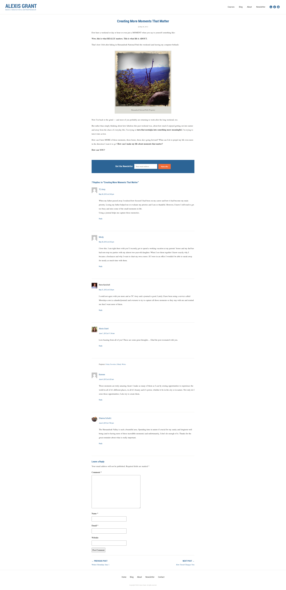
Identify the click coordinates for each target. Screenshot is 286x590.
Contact (161, 577)
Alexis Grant (104, 328)
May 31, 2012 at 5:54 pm (106, 290)
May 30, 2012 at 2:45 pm (106, 194)
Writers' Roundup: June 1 (100, 564)
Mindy (101, 237)
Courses (231, 7)
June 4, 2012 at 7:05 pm (106, 423)
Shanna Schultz (105, 418)
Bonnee (102, 374)
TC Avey (102, 189)
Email (95, 525)
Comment (97, 472)
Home (124, 577)
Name (95, 513)
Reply (100, 219)
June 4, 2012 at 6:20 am (106, 379)
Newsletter (260, 7)
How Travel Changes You (185, 564)
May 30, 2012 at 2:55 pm (106, 242)
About (249, 7)
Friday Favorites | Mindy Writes (116, 364)
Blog (241, 7)
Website (95, 537)
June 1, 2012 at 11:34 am (107, 333)
